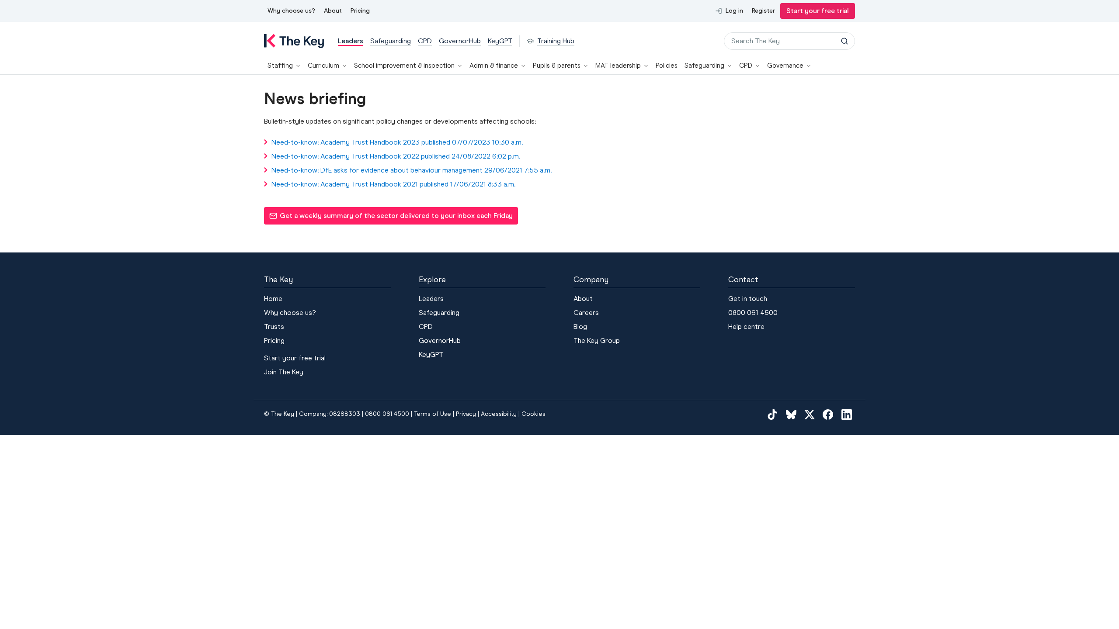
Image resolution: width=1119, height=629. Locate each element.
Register (763, 10)
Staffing (280, 65)
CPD (745, 65)
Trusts (274, 326)
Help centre (746, 326)
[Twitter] (809, 414)
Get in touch (747, 298)
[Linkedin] (846, 414)
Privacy (466, 414)
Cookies (533, 414)
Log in (734, 10)
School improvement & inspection (404, 65)
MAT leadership (618, 65)
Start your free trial (817, 11)
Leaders (431, 298)
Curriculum (323, 65)
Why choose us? (291, 10)
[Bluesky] (791, 414)
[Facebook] (827, 414)
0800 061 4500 (753, 312)
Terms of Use (432, 414)
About (333, 10)
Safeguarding (704, 65)
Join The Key (283, 372)
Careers (586, 312)
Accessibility (499, 414)
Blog (580, 326)
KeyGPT (431, 354)
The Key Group (596, 340)
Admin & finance (493, 65)
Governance (785, 65)
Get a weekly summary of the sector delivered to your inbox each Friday (391, 218)
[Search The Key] (844, 41)
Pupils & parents (556, 65)
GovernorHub (440, 340)
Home (273, 298)
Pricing (360, 10)
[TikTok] (772, 414)
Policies (667, 65)
